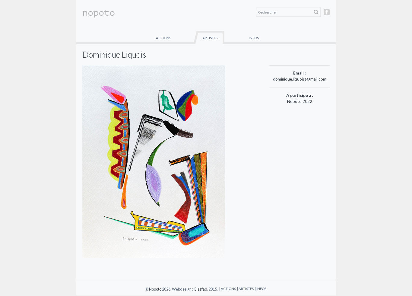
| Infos (260, 289)
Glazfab (200, 289)
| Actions (227, 289)
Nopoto (155, 289)
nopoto (98, 13)
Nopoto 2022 (299, 101)
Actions (163, 38)
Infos (254, 38)
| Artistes (245, 289)
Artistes (209, 38)
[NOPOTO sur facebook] (327, 15)
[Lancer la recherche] (316, 12)
